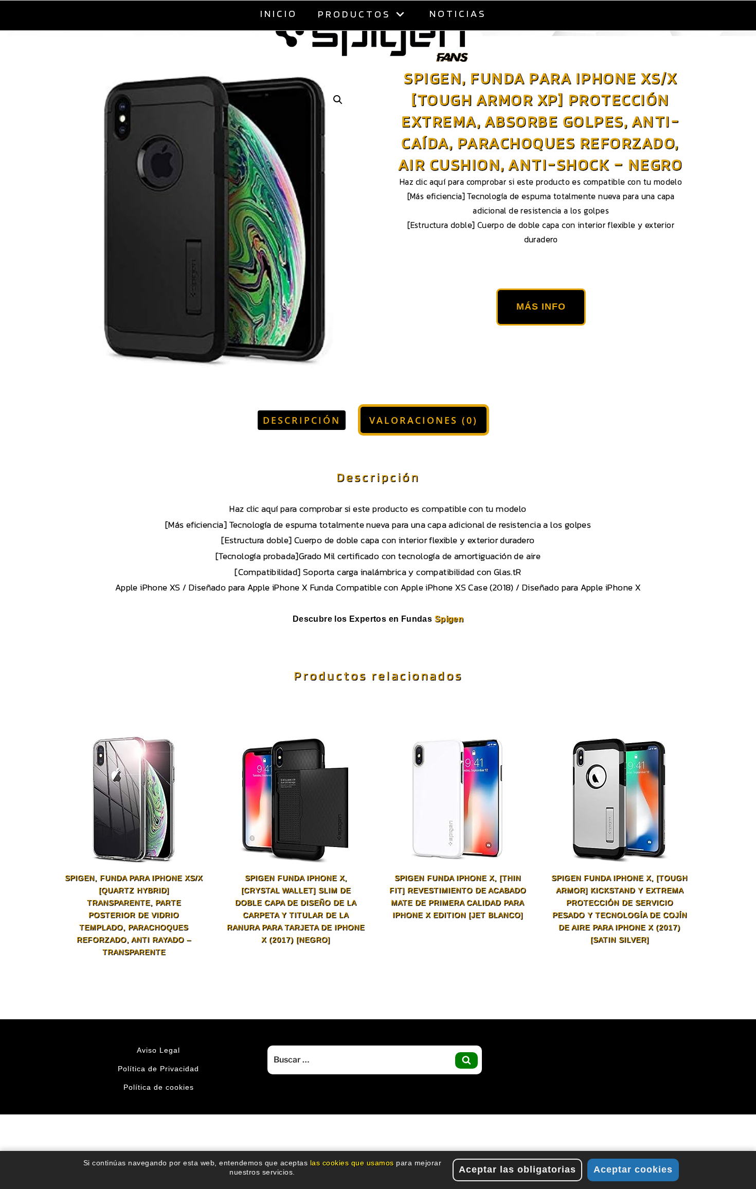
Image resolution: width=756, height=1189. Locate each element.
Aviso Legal (158, 1076)
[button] (338, 125)
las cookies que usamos (352, 1163)
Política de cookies (158, 1113)
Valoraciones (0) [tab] (423, 446)
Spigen (449, 644)
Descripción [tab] (301, 446)
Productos (354, 14)
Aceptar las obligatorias (517, 1169)
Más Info (541, 332)
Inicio (278, 13)
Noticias (457, 13)
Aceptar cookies (633, 1169)
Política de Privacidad (158, 1094)
